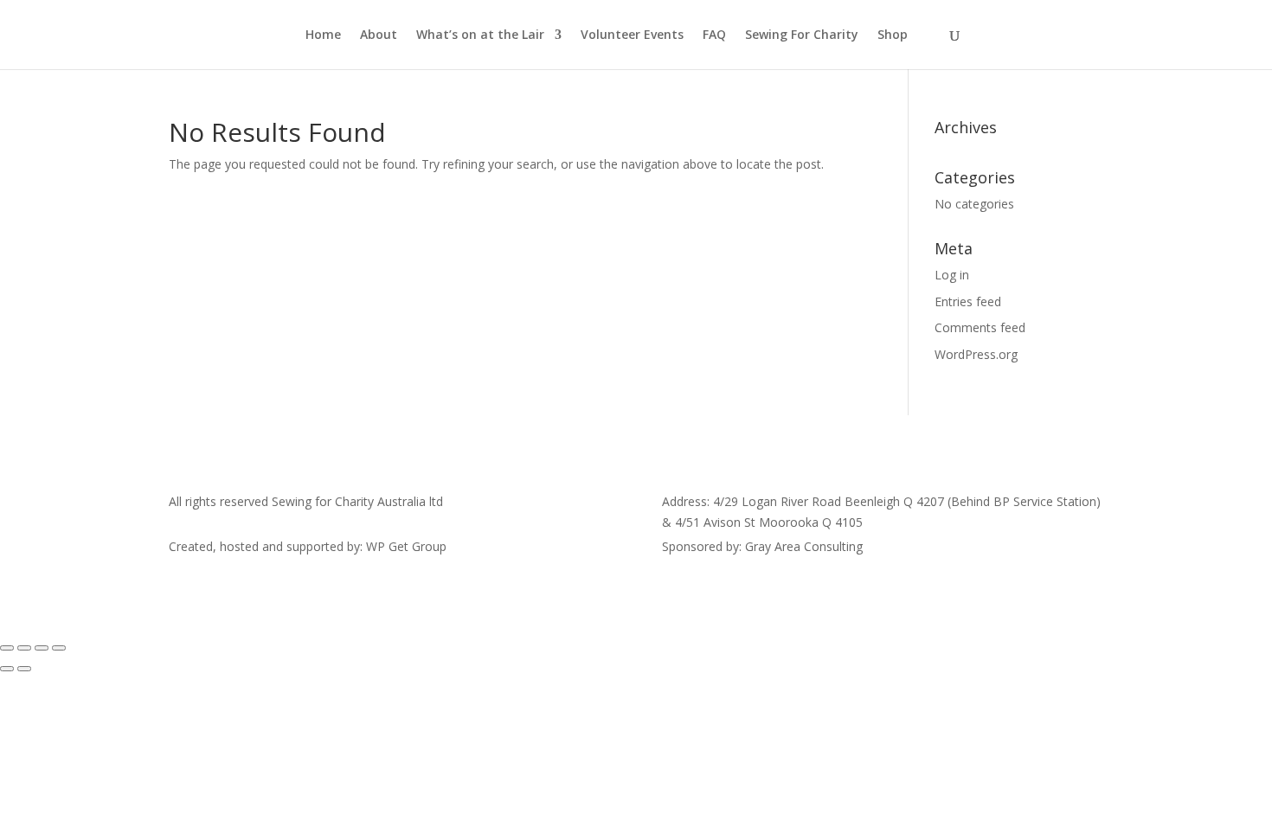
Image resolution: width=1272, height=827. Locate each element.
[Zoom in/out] (7, 648)
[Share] (41, 648)
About (378, 35)
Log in (952, 274)
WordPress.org (976, 354)
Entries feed (968, 301)
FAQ (714, 35)
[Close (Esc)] (59, 648)
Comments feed (980, 327)
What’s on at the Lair (480, 35)
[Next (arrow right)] (24, 668)
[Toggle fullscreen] (24, 648)
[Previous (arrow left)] (7, 668)
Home (323, 35)
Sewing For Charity (801, 35)
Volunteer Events (632, 35)
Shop (892, 35)
